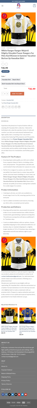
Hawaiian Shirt (12, 48)
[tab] (18, 117)
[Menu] (2, 6)
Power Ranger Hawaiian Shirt (11, 103)
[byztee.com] (18, 6)
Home (3, 48)
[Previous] (1, 322)
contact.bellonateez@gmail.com (11, 276)
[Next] (36, 322)
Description (5, 117)
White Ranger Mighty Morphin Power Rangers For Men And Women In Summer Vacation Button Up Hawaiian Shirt (9, 329)
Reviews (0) (4, 121)
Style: (3, 76)
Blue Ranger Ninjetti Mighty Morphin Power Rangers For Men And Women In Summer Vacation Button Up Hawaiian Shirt (27, 330)
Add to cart (17, 93)
